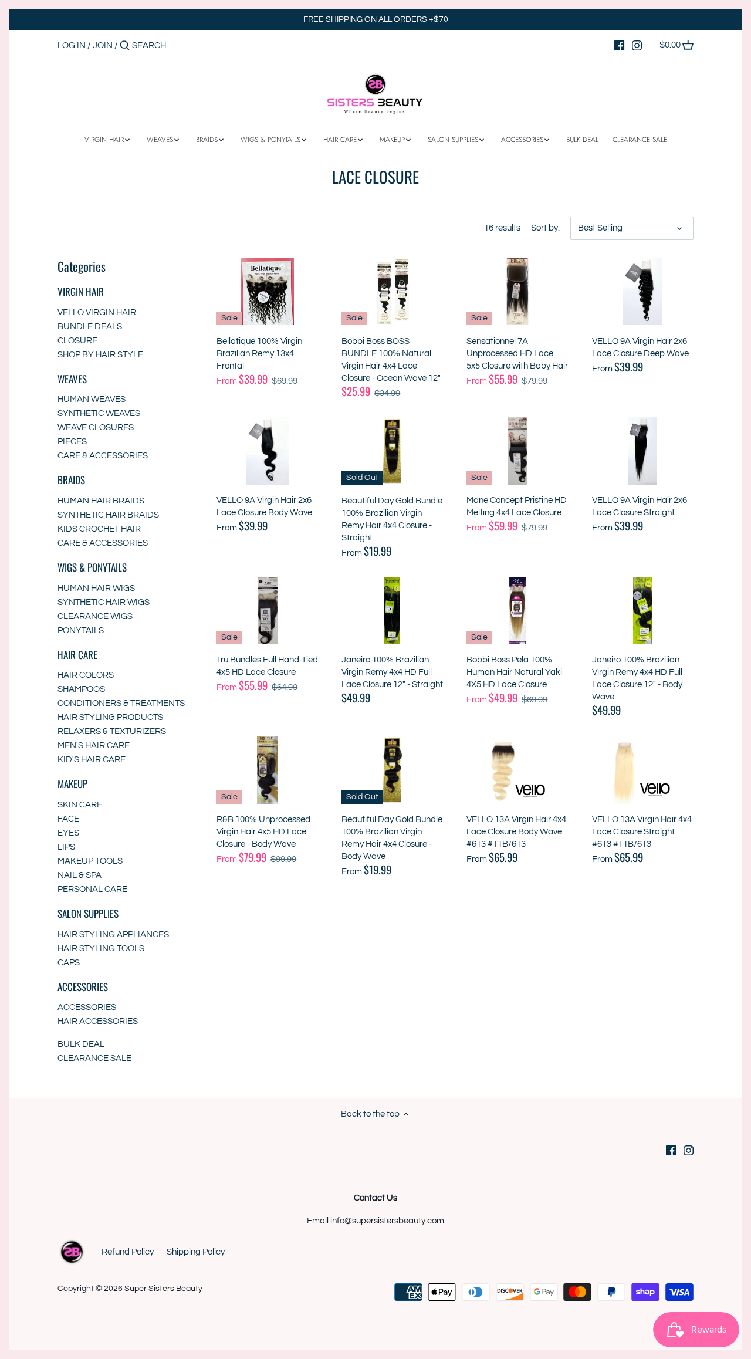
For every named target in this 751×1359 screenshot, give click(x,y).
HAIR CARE (77, 654)
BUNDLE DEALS (89, 326)
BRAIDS (71, 479)
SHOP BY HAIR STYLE (100, 354)
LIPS (66, 847)
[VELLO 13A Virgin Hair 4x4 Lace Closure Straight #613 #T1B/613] (643, 769)
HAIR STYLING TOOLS (100, 948)
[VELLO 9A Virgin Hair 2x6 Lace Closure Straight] (643, 451)
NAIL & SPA (79, 875)
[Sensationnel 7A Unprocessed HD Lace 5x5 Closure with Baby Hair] (517, 291)
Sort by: (545, 228)
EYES (68, 833)
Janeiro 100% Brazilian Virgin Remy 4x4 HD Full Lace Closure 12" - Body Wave (637, 678)
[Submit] (125, 46)
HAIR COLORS (85, 675)
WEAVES (72, 378)
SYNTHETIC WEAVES (98, 413)
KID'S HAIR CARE (91, 759)
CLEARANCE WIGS (95, 616)
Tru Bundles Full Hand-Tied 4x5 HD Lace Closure (267, 666)
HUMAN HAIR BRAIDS (100, 500)
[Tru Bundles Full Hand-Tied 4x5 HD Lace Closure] (267, 610)
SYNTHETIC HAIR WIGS (103, 602)
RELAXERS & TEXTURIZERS (111, 731)
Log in (71, 45)
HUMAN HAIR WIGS (96, 588)
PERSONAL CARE (92, 889)
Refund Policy (128, 1252)
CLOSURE (77, 340)
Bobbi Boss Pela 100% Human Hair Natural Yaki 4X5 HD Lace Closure (514, 672)
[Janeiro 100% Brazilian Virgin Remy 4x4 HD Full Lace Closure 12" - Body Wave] (643, 610)
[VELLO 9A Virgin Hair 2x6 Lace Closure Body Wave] (267, 451)
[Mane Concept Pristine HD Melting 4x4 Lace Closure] (517, 451)
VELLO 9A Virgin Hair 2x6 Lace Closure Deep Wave (640, 347)
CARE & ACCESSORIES (102, 455)
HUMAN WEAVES (91, 399)
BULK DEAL (80, 1044)
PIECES (72, 441)
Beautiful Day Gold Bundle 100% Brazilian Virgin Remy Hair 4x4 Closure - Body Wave (391, 838)
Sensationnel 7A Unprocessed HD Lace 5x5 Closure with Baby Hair (517, 353)
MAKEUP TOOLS (90, 861)
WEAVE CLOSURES (95, 427)
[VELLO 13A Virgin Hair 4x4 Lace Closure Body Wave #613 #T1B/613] (517, 769)
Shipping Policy (196, 1252)
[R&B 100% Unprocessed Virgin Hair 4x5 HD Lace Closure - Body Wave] (267, 769)
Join (103, 45)
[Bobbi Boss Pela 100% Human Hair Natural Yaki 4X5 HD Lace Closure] (517, 610)
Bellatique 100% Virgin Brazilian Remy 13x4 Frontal (259, 353)
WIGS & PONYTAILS (92, 567)
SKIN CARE (79, 804)
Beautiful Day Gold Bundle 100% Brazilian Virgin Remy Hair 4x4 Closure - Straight (391, 519)
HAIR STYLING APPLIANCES (113, 934)
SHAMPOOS (81, 689)
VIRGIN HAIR (80, 291)
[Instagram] (637, 45)
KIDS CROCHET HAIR (99, 529)
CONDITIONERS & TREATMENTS (121, 703)
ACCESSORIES (82, 986)
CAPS (68, 962)
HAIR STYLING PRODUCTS (110, 717)
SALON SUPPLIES (88, 913)
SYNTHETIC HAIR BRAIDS (108, 515)
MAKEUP (72, 783)
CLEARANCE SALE (94, 1058)
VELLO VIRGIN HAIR (96, 312)
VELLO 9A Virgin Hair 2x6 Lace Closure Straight (639, 506)
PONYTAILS (80, 630)
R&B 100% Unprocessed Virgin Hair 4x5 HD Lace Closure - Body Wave (263, 831)
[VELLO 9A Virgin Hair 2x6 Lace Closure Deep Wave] (643, 291)
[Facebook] (619, 45)
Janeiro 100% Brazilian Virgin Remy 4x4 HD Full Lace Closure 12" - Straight (392, 672)
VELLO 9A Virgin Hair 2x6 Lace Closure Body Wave (264, 506)
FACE (68, 818)
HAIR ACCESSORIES (97, 1021)
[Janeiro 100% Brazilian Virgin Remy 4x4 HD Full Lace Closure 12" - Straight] (392, 610)
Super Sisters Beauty (163, 1288)
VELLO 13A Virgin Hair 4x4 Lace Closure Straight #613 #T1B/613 (642, 831)
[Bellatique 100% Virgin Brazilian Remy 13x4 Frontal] (267, 291)
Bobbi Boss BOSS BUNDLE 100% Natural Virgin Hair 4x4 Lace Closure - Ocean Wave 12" (391, 360)
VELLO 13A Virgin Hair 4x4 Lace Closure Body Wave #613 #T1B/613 (516, 831)
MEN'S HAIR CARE (93, 745)
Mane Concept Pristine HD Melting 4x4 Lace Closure (516, 506)
